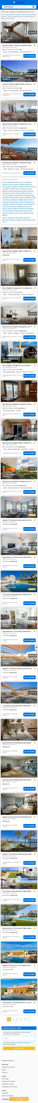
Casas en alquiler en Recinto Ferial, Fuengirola (16, 195)
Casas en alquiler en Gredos (10, 182)
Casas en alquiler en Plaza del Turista (21, 193)
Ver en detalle (29, 56)
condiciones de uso (23, 1042)
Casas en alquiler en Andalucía (13, 14)
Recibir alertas (19, 1048)
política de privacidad (9, 1044)
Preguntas (5, 1093)
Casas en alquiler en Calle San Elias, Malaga (20, 208)
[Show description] (35, 45)
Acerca (4, 1070)
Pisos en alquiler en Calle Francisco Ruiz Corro (16, 218)
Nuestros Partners (7, 1096)
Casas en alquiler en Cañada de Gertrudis (18, 187)
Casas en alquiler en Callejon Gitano (17, 200)
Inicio (2, 14)
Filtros (20, 1099)
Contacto (5, 1072)
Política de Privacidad (8, 1081)
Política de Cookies (7, 1084)
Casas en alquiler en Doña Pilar (15, 16)
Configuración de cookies (9, 1087)
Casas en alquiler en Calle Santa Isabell (14, 211)
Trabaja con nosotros (8, 1067)
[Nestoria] (19, 2)
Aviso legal (5, 1078)
